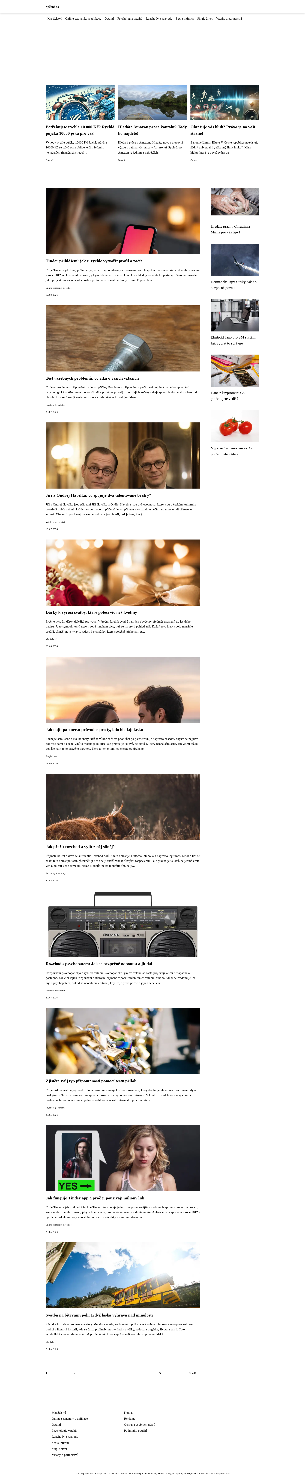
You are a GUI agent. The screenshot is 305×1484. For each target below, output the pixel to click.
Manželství (54, 18)
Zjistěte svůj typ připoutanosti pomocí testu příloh (91, 1081)
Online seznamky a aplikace (83, 18)
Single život (205, 18)
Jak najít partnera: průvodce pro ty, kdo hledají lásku (94, 729)
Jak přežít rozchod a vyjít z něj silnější (81, 846)
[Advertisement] (152, 47)
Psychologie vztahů (129, 18)
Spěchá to (52, 6)
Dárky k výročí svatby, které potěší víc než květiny (91, 612)
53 (160, 1373)
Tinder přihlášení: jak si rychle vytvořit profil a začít (94, 261)
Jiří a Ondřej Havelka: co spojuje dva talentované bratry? (98, 495)
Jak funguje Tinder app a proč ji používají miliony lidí (95, 1198)
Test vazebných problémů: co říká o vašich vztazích (92, 378)
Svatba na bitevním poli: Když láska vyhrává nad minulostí (99, 1315)
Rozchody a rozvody (159, 18)
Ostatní (109, 18)
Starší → (194, 1373)
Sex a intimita (185, 18)
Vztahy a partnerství (229, 18)
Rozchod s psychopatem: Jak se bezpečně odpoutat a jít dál (99, 963)
